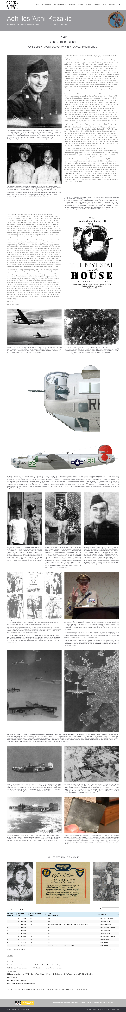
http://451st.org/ (12, 977)
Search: (98, 909)
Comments (97, 5)
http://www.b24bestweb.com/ (16, 980)
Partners (72, 5)
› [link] (117, 950)
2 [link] (107, 950)
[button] (16, 914)
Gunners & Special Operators (37, 24)
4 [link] (114, 950)
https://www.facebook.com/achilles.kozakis (21, 983)
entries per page (18, 909)
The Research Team (60, 5)
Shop (104, 5)
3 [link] (110, 950)
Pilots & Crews (46, 5)
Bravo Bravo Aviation (24, 1009)
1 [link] (104, 950)
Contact (111, 5)
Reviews (88, 5)
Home (37, 5)
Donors (80, 5)
